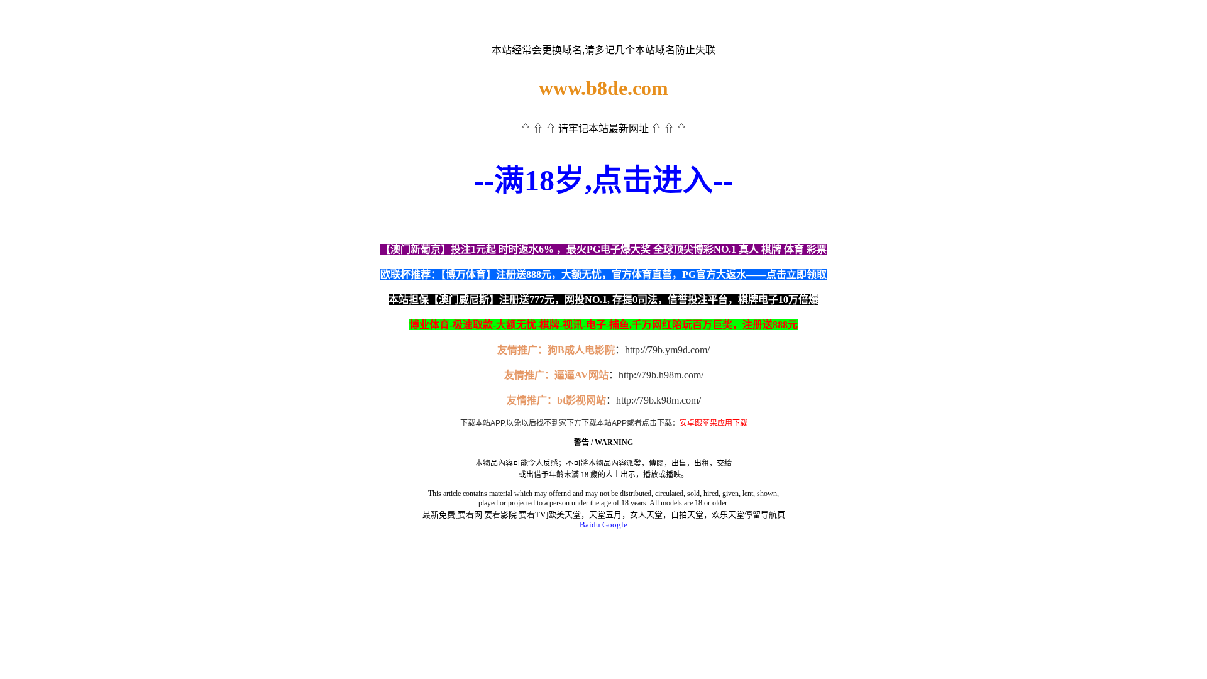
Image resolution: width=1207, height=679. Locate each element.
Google (614, 524)
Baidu (590, 524)
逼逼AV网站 (581, 375)
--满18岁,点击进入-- (603, 180)
